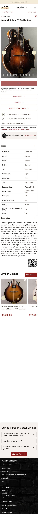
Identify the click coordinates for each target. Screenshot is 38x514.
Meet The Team (6, 512)
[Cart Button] (27, 8)
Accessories (5, 478)
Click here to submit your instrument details (15, 129)
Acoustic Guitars (6, 465)
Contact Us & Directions (9, 505)
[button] (19, 146)
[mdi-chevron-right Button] (35, 298)
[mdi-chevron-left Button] (3, 298)
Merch (3, 481)
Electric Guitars (6, 468)
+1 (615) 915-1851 (30, 135)
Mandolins (4, 471)
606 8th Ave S (32, 12)
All (1, 16)
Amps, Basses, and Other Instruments (13, 475)
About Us (4, 509)
